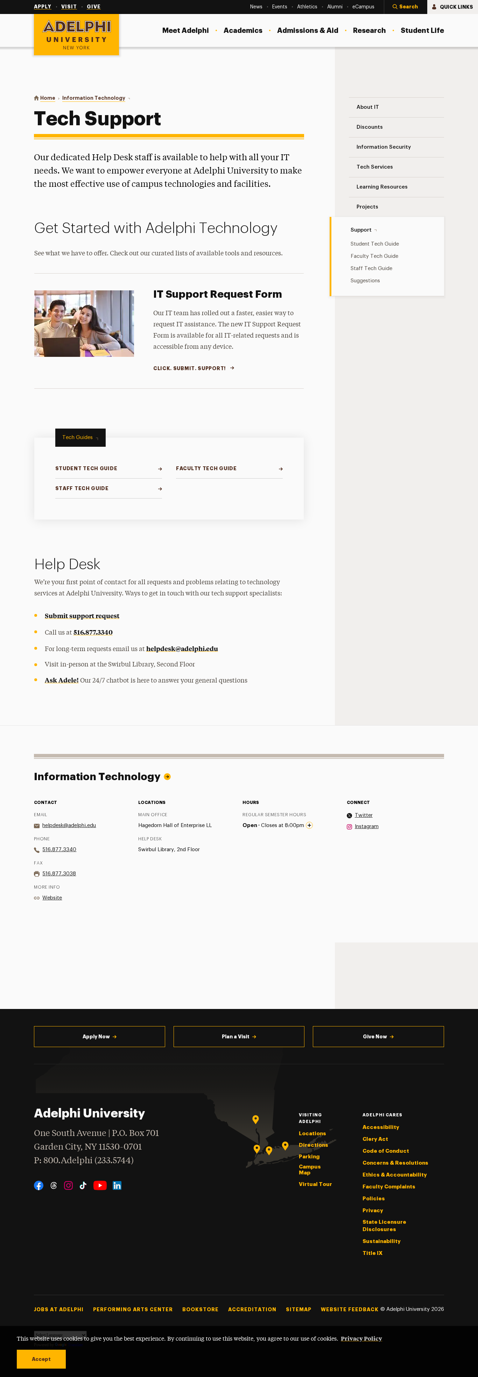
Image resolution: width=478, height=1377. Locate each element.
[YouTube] (100, 1185)
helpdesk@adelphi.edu (182, 648)
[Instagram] (68, 1185)
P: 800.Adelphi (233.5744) (84, 1161)
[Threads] (53, 1185)
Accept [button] (41, 1359)
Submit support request (82, 615)
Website (52, 898)
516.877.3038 (59, 873)
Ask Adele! (62, 680)
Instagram (367, 826)
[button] (405, 7)
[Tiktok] (83, 1185)
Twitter (364, 815)
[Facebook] (38, 1185)
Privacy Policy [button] (361, 1338)
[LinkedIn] (117, 1185)
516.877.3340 (93, 632)
